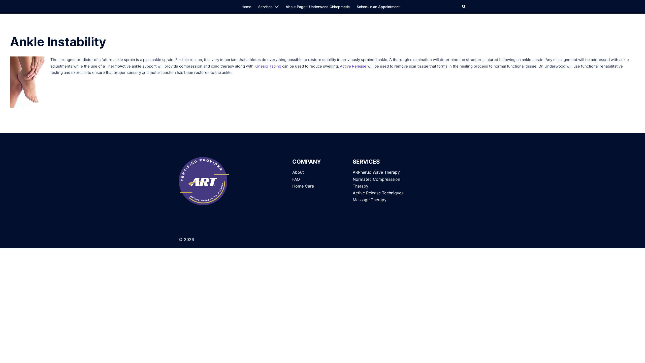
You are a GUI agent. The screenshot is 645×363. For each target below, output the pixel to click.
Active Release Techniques (378, 192)
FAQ (296, 179)
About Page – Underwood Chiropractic (318, 7)
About (298, 172)
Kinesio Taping (267, 66)
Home (246, 7)
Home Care (303, 186)
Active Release (353, 66)
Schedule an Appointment (378, 7)
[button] (464, 7)
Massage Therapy (369, 199)
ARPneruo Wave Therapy (376, 172)
